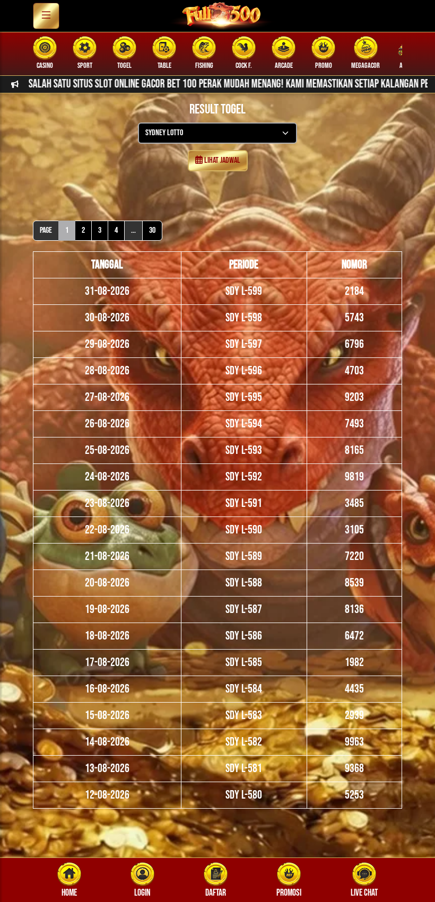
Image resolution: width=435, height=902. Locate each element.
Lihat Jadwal (221, 160)
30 (152, 230)
